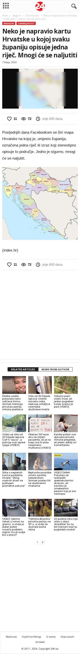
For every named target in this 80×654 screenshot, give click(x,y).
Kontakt (40, 642)
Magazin (16, 15)
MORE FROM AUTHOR (55, 369)
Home (5, 15)
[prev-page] (37, 542)
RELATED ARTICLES (23, 369)
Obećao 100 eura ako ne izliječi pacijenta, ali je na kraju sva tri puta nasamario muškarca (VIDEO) (39, 441)
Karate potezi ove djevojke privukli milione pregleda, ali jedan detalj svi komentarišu (65, 440)
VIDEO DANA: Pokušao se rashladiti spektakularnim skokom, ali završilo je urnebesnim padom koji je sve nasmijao (65, 483)
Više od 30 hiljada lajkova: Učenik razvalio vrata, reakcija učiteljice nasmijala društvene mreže (39, 402)
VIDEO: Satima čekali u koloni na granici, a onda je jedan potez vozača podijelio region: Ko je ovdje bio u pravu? (13, 526)
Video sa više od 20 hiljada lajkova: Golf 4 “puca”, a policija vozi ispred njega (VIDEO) (13, 440)
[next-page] (42, 542)
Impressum (67, 636)
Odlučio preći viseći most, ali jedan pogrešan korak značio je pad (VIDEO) (64, 401)
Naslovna (11, 636)
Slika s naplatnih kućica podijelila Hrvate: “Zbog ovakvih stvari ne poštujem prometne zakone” (13, 479)
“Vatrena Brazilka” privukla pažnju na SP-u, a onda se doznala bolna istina (39, 524)
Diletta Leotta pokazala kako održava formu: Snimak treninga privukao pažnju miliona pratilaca (12, 402)
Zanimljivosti (32, 15)
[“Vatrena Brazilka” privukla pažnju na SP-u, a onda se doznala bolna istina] (40, 508)
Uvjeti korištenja (31, 636)
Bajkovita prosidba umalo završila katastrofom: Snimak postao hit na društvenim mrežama (39, 479)
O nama (51, 636)
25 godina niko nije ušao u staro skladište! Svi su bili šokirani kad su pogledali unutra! (66, 524)
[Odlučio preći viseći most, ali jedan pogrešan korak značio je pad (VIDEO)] (66, 385)
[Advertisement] (40, 315)
